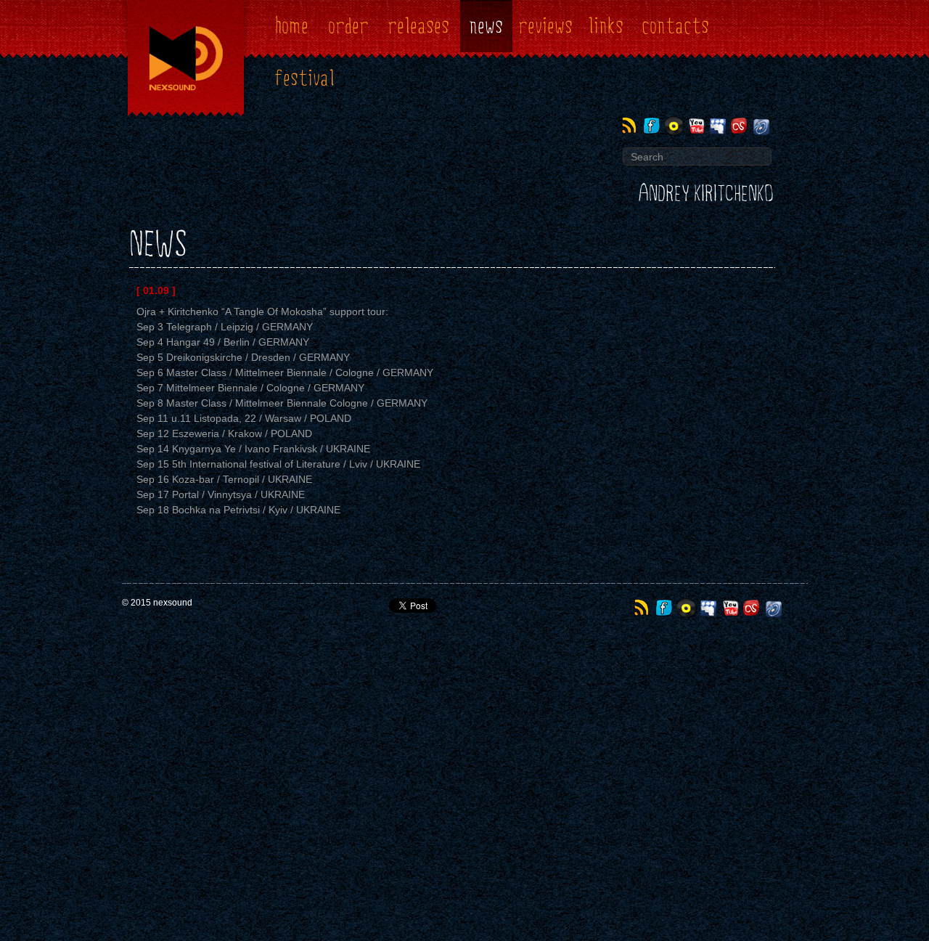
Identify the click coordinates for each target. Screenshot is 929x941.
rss (631, 126)
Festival (304, 79)
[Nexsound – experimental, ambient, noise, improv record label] (186, 117)
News (486, 26)
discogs (675, 126)
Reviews (545, 26)
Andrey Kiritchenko (706, 194)
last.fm (740, 126)
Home (291, 26)
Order (348, 26)
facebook (653, 126)
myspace (718, 126)
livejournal (762, 126)
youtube (697, 126)
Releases (418, 26)
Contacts (675, 26)
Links (605, 26)
